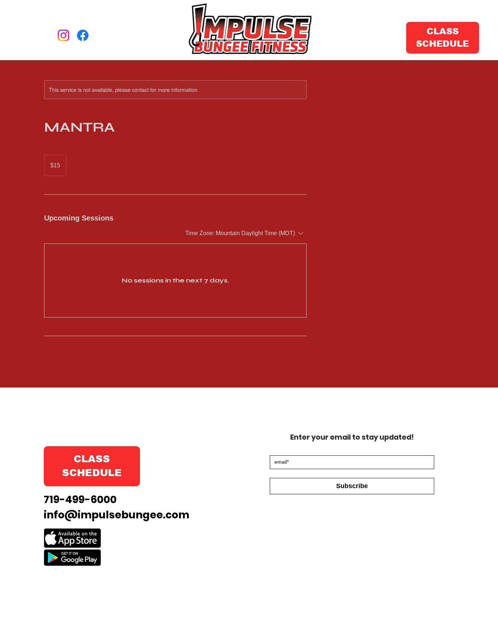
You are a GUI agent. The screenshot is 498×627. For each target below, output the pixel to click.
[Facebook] (82, 35)
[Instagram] (63, 35)
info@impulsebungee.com (116, 515)
